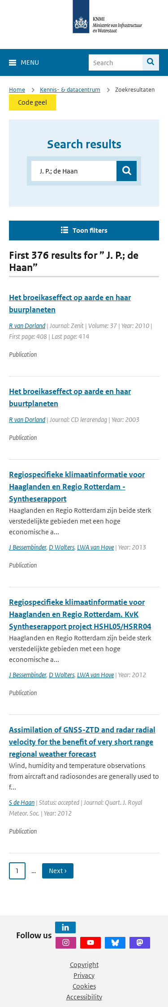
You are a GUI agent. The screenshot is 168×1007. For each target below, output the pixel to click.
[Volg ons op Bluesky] (115, 942)
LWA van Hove (95, 547)
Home (17, 89)
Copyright (84, 964)
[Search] (150, 62)
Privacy (84, 975)
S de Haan (21, 802)
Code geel (32, 102)
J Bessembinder (27, 547)
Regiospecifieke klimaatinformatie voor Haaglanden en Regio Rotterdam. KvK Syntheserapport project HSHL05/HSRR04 (80, 614)
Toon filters (90, 230)
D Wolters (61, 547)
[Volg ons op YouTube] (90, 942)
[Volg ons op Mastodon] (140, 942)
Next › (58, 870)
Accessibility (84, 997)
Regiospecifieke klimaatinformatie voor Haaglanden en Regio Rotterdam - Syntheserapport (77, 487)
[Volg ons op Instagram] (66, 942)
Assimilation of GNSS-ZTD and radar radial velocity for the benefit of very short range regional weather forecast (82, 742)
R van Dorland (27, 325)
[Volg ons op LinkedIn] (65, 927)
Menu (30, 62)
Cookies (84, 986)
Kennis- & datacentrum (70, 89)
